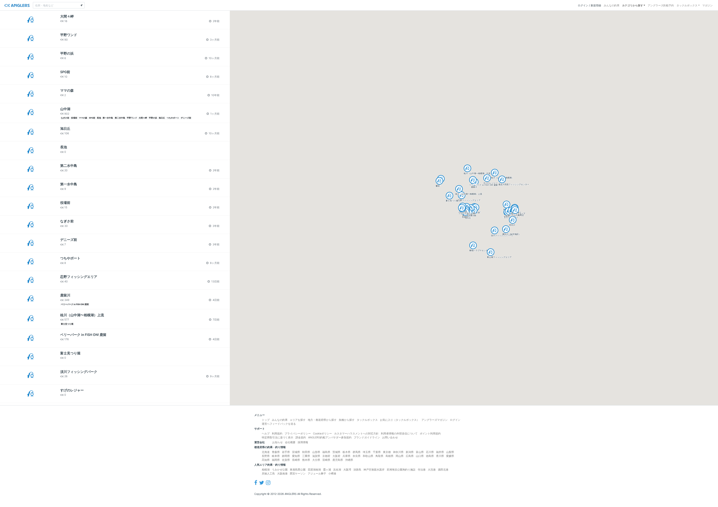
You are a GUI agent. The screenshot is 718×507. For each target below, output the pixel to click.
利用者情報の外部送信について (399, 433)
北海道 (266, 452)
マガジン (707, 5)
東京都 (387, 452)
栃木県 (346, 452)
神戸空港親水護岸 (373, 469)
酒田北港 (443, 469)
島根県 (389, 455)
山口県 (420, 455)
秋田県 (306, 452)
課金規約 (300, 437)
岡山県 (400, 455)
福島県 (326, 452)
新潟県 (410, 452)
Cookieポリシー (322, 433)
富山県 (420, 452)
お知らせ (277, 442)
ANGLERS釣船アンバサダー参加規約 (330, 437)
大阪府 (336, 455)
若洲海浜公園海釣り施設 (401, 469)
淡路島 (357, 469)
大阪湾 (347, 469)
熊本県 (306, 459)
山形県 (316, 452)
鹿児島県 (337, 459)
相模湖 (266, 469)
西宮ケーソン (298, 473)
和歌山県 (368, 455)
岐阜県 (276, 455)
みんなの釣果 (611, 5)
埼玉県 (367, 452)
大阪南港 (282, 473)
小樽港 (332, 473)
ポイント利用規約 (430, 433)
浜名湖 (337, 469)
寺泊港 (422, 469)
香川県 (440, 455)
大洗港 (432, 469)
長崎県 (296, 459)
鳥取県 (379, 455)
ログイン (455, 419)
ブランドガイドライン (367, 437)
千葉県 (377, 452)
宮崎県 (326, 459)
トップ (266, 419)
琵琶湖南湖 (314, 469)
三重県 (306, 455)
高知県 (266, 459)
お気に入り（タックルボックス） (399, 419)
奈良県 (356, 455)
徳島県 (430, 455)
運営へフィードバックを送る (279, 423)
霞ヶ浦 (327, 469)
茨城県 (336, 452)
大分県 (316, 459)
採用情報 (303, 442)
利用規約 (277, 433)
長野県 (266, 455)
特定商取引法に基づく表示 (277, 437)
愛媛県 (450, 455)
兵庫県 (346, 455)
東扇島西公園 (298, 469)
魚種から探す (347, 419)
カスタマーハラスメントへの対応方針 (356, 433)
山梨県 (450, 452)
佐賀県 (286, 459)
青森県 (276, 452)
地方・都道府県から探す (322, 419)
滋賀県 (316, 455)
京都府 (326, 455)
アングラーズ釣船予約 (661, 5)
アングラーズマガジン (434, 419)
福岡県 (276, 459)
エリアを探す (298, 419)
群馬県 (356, 452)
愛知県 (296, 455)
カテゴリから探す (632, 5)
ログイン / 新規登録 (589, 5)
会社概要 (290, 442)
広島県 (410, 455)
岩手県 (286, 452)
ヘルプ (266, 433)
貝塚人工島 (268, 473)
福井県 (440, 452)
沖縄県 (349, 459)
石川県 (430, 452)
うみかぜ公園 (280, 469)
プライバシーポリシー (298, 433)
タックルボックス (686, 5)
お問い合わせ (390, 437)
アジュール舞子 (317, 473)
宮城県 (296, 452)
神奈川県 (398, 452)
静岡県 (286, 455)
